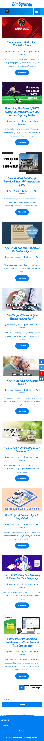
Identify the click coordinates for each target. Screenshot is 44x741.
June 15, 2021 (14, 584)
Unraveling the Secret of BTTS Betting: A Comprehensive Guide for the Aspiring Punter (22, 112)
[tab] (7, 11)
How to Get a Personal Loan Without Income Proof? (22, 317)
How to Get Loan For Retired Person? (22, 382)
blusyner (29, 51)
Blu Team (28, 121)
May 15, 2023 (14, 121)
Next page (36, 688)
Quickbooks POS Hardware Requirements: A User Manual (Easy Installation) (22, 642)
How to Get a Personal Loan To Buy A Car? (22, 516)
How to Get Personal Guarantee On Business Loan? (22, 249)
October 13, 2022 (14, 257)
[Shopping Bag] (36, 11)
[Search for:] (22, 699)
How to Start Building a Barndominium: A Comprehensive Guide (22, 181)
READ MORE (20, 71)
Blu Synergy (22, 4)
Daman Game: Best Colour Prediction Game (22, 43)
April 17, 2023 (14, 191)
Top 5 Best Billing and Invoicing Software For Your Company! (22, 576)
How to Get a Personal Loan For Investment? (22, 449)
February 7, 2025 (14, 51)
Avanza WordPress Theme (17, 737)
